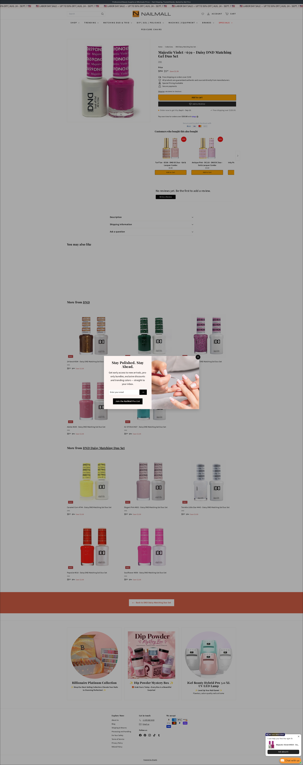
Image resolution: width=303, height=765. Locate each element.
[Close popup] (299, 736)
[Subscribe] (143, 392)
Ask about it (283, 751)
